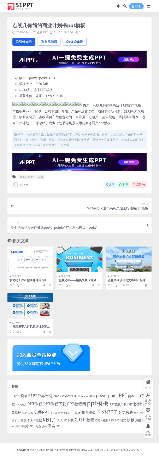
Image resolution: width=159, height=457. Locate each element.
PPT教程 (34, 404)
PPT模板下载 (118, 404)
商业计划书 (26, 177)
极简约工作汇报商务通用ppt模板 (29, 282)
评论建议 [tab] (77, 42)
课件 (44, 426)
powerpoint (107, 395)
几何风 (53, 412)
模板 (130, 419)
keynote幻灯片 (70, 396)
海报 (138, 420)
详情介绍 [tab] (25, 42)
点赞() (140, 184)
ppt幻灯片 (21, 404)
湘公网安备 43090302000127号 (124, 450)
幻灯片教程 (84, 420)
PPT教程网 (76, 404)
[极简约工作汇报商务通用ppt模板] (30, 259)
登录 (138, 6)
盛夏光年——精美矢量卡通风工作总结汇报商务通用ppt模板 (79, 282)
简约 (17, 426)
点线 (40, 177)
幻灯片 (49, 419)
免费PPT (42, 32)
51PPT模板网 (40, 395)
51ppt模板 (19, 396)
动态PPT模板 (72, 413)
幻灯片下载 (65, 420)
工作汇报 (36, 420)
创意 (60, 413)
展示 (14, 420)
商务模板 (88, 412)
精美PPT (28, 425)
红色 (38, 426)
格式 (123, 420)
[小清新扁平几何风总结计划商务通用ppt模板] (30, 305)
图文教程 (125, 412)
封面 (142, 412)
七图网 (49, 450)
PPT (123, 395)
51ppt (24, 185)
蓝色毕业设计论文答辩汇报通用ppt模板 (128, 282)
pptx (131, 396)
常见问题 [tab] (51, 42)
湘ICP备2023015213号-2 (91, 450)
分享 (111, 184)
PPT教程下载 (54, 404)
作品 (24, 413)
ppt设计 (134, 404)
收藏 (125, 184)
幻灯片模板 (101, 420)
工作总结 (23, 420)
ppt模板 (98, 403)
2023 (57, 396)
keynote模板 (88, 396)
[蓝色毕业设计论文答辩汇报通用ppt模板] (129, 259)
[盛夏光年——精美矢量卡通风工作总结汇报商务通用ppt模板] (79, 259)
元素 (30, 412)
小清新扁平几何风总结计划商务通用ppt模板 (30, 328)
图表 (136, 412)
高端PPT (55, 426)
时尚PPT (114, 420)
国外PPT (106, 412)
